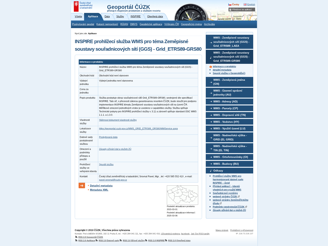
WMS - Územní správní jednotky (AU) (227, 92)
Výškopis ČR (171, 24)
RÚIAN (124, 24)
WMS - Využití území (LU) (229, 128)
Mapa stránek (222, 230)
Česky (235, 4)
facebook (185, 234)
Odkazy (218, 170)
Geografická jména (191, 24)
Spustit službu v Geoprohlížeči (229, 73)
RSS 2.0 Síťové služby (134, 240)
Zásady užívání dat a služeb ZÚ (229, 210)
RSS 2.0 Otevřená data (179, 240)
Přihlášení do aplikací (242, 9)
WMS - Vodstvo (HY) (226, 121)
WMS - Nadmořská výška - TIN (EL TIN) (230, 148)
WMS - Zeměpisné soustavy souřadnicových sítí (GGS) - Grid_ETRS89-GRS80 (231, 56)
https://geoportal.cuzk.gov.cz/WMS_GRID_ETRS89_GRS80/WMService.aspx (138, 128)
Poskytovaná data (108, 137)
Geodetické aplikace (151, 24)
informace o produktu (224, 66)
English (251, 4)
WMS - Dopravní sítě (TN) (229, 114)
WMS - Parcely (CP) (225, 108)
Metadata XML (99, 189)
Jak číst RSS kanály (200, 234)
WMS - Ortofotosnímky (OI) (230, 156)
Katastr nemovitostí (107, 24)
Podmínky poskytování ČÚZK (229, 207)
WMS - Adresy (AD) (225, 101)
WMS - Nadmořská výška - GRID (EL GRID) (230, 137)
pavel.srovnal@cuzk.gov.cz (113, 180)
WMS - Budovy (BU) (226, 163)
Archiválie (209, 24)
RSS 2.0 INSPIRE (156, 240)
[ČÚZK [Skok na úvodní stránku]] (83, 6)
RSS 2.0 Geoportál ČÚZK (90, 237)
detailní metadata (222, 70)
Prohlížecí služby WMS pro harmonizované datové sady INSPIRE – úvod (228, 179)
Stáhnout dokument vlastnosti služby (118, 120)
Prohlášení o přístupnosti (241, 230)
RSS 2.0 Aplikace (86, 240)
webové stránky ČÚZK (225, 196)
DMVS (133, 24)
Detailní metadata (101, 185)
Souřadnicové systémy (225, 193)
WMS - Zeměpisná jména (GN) (229, 81)
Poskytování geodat (83, 24)
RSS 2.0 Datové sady (109, 240)
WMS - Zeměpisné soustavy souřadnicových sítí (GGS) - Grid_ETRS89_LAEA (231, 41)
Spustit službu (106, 164)
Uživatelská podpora (170, 234)
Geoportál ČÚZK (133, 8)
